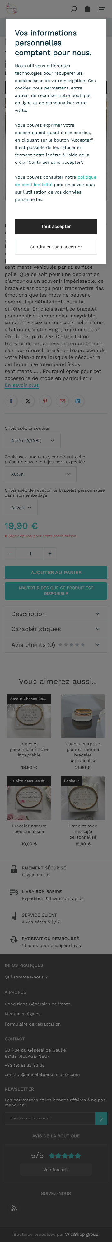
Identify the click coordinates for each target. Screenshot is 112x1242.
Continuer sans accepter (56, 247)
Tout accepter (56, 226)
